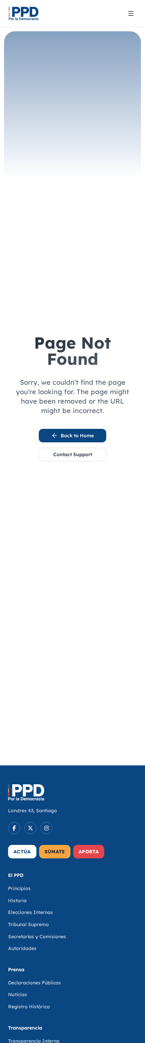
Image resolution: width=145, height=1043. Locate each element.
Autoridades (22, 948)
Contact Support (72, 454)
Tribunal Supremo (28, 924)
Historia (17, 900)
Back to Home (77, 436)
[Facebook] (14, 828)
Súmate (55, 852)
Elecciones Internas (30, 912)
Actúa (22, 852)
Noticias (17, 994)
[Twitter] (30, 828)
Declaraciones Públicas (34, 983)
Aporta (89, 852)
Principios (19, 888)
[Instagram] (46, 828)
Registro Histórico (29, 1007)
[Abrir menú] (131, 13)
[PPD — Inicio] (23, 13)
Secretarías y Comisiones (37, 937)
